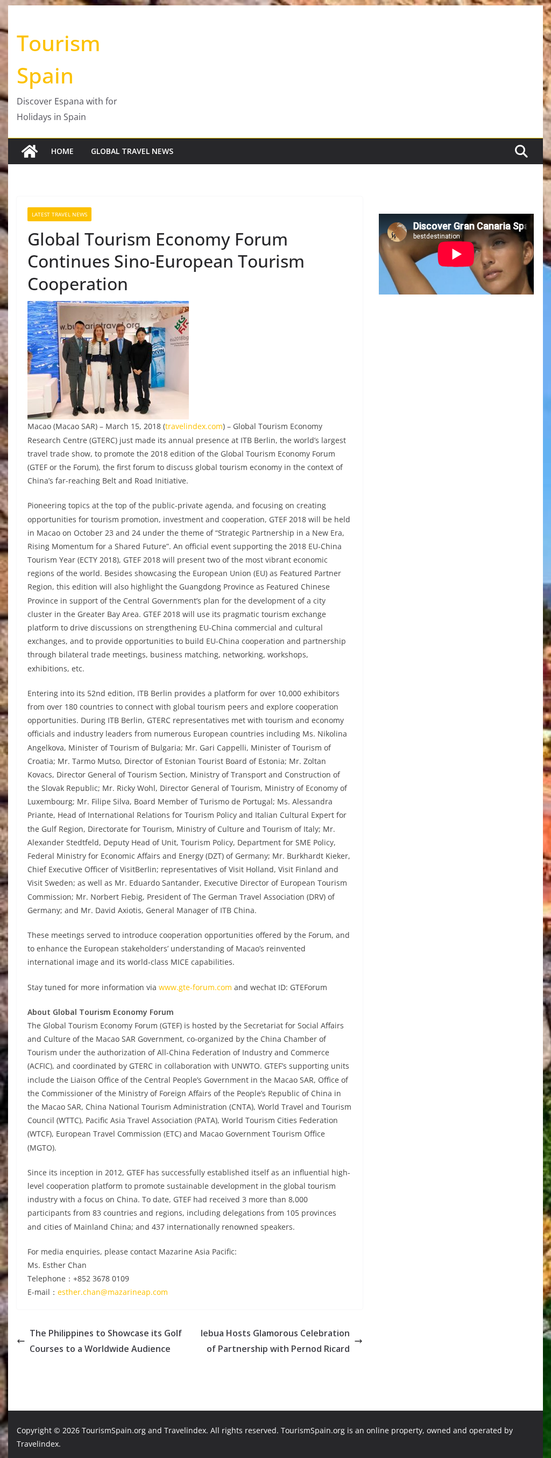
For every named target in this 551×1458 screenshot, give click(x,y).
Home (62, 151)
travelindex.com (194, 426)
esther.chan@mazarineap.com (113, 1292)
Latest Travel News (59, 214)
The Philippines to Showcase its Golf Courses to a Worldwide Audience (106, 1341)
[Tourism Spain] (30, 151)
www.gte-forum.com (195, 987)
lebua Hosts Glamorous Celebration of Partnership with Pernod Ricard (275, 1341)
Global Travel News (132, 151)
